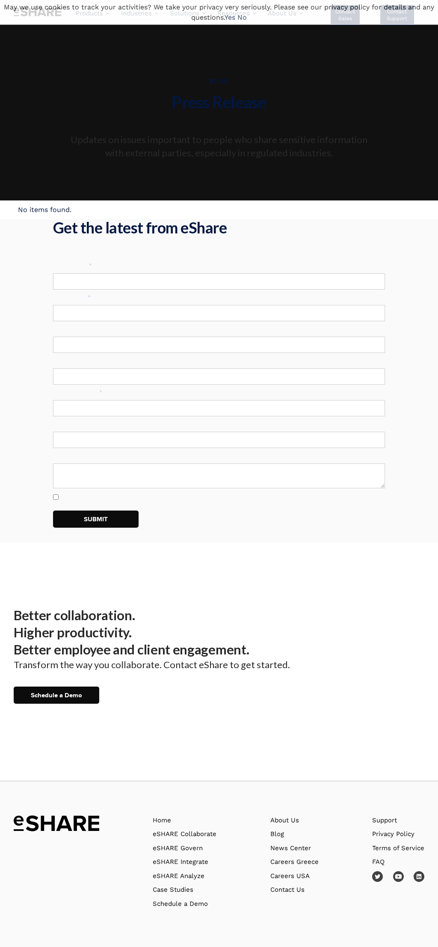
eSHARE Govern (178, 848)
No (242, 17)
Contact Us (287, 889)
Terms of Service (398, 848)
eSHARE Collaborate (184, 834)
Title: (61, 360)
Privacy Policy (314, 496)
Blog (277, 834)
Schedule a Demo (56, 695)
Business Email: (77, 392)
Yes (230, 17)
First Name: (72, 265)
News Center (290, 848)
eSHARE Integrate (180, 862)
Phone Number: (76, 424)
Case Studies (173, 889)
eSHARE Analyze (178, 876)
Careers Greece (294, 862)
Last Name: (72, 297)
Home (162, 820)
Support (384, 820)
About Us (284, 820)
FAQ (378, 862)
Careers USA (290, 876)
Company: (68, 329)
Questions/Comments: (86, 455)
